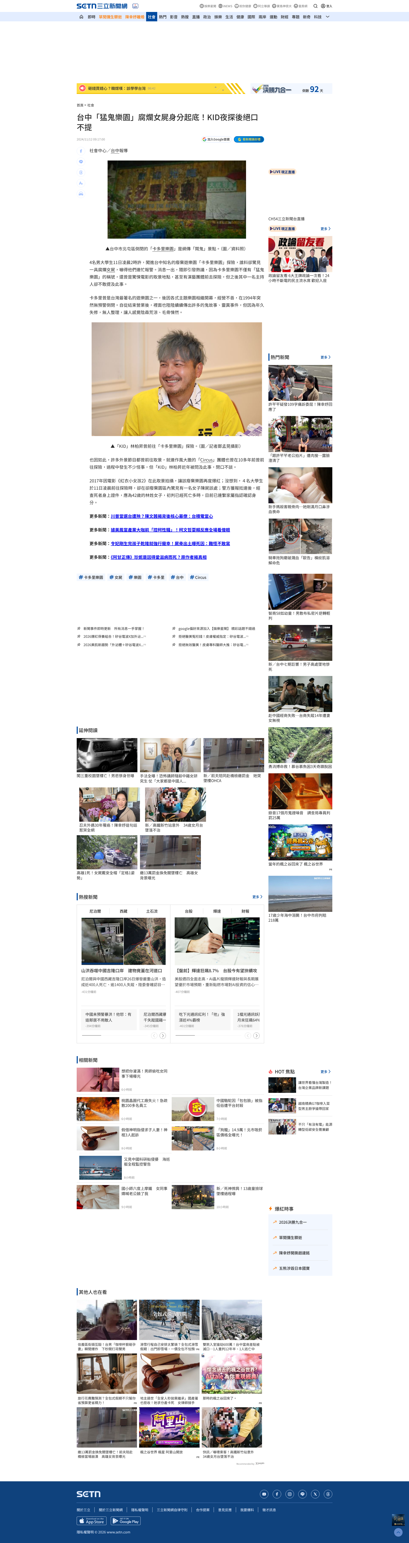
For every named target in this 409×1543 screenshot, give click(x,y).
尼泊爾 (95, 911)
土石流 (152, 911)
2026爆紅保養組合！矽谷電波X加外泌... (113, 636)
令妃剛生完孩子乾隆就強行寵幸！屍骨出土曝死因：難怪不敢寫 (170, 543)
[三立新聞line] (302, 1494)
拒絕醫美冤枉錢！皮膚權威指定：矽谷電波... (212, 636)
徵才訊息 (269, 1509)
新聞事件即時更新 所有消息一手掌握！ (114, 628)
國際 (251, 16)
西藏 (123, 911)
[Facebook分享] (81, 151)
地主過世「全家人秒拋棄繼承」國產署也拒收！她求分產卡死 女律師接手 (169, 1400)
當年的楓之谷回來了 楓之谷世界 (295, 863)
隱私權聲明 (139, 1509)
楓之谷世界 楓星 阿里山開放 (161, 1452)
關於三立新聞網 (111, 1509)
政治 (207, 16)
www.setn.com (118, 1531)
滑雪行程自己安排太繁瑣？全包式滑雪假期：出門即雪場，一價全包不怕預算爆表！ (169, 1346)
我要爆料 (247, 1509)
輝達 (217, 911)
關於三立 (83, 1509)
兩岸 (262, 16)
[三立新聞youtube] (264, 1494)
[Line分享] (81, 162)
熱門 (163, 16)
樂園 (169, 248)
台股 (189, 911)
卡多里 (158, 248)
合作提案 (203, 1509)
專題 (296, 16)
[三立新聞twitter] (315, 1494)
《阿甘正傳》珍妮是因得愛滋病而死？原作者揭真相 (159, 557)
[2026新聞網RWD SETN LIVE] (135, 6)
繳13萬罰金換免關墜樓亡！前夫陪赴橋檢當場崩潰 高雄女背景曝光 (105, 1454)
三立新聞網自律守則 (172, 1509)
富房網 (302, 6)
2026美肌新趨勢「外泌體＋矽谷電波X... (113, 644)
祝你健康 (245, 6)
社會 (152, 16)
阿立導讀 (264, 6)
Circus (206, 460)
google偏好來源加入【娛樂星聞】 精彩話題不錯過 (217, 628)
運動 (273, 16)
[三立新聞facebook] (277, 1494)
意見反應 (225, 1509)
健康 (240, 16)
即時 (91, 16)
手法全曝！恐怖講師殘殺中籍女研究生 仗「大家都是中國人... (168, 778)
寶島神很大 (284, 6)
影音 (174, 16)
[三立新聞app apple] (92, 1521)
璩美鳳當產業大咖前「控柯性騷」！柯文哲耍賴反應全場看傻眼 (170, 530)
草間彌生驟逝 (110, 16)
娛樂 (218, 16)
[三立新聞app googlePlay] (126, 1521)
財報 (245, 911)
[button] (315, 6)
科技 (318, 16)
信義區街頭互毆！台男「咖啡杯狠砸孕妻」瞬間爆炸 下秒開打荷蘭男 (107, 1346)
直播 (196, 16)
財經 (284, 16)
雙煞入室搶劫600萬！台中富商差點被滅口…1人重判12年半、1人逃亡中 (231, 1346)
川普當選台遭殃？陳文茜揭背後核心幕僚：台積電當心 (162, 516)
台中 (115, 150)
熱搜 (185, 16)
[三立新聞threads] (328, 1494)
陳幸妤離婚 (134, 16)
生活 (229, 16)
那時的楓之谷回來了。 (220, 1398)
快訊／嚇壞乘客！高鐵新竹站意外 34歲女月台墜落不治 (230, 1454)
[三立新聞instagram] (290, 1494)
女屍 (111, 269)
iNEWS (227, 6)
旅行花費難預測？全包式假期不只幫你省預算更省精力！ (107, 1400)
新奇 (307, 16)
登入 (329, 6)
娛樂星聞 (210, 6)
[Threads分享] (81, 172)
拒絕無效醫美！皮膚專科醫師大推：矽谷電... (212, 644)
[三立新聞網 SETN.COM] (81, 16)
